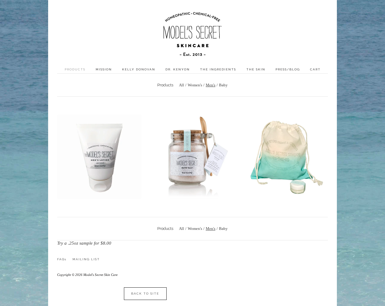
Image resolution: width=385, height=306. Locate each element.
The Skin (255, 69)
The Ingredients (218, 69)
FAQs (61, 259)
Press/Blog (288, 69)
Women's (195, 85)
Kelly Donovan (138, 69)
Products (75, 69)
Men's (210, 85)
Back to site (145, 293)
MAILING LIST (86, 259)
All (181, 85)
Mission (104, 69)
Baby (223, 85)
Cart (315, 69)
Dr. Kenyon (177, 69)
